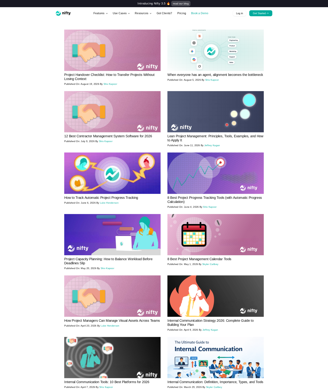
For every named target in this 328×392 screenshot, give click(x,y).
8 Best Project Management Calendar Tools (199, 259)
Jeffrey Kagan (212, 145)
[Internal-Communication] (215, 338)
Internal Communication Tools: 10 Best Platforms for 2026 (106, 382)
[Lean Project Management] (215, 93)
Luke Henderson (109, 202)
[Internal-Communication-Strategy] (215, 277)
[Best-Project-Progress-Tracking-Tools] (215, 154)
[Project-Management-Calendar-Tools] (215, 215)
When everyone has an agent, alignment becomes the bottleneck (215, 75)
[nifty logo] (63, 12)
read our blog (181, 3)
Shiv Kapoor (110, 84)
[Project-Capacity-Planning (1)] (112, 215)
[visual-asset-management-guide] (112, 277)
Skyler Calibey (210, 264)
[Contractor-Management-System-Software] (112, 93)
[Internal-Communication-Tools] (112, 338)
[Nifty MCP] (215, 31)
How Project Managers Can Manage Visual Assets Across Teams (112, 320)
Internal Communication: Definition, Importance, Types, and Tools (215, 382)
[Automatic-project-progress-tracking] (112, 154)
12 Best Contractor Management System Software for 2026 (108, 136)
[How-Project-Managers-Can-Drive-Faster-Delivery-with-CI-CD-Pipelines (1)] (112, 31)
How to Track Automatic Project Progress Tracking (101, 198)
